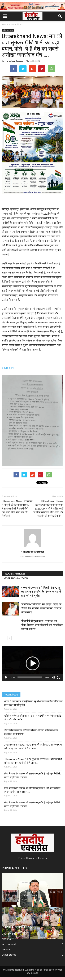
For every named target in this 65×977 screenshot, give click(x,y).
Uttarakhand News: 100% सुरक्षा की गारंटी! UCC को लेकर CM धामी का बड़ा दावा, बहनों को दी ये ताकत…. (33, 746)
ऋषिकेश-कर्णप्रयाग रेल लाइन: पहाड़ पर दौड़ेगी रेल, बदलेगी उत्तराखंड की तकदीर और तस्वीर (41, 608)
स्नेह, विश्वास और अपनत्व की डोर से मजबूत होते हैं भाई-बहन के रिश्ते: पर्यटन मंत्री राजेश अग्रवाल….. (32, 775)
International (9, 944)
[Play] (6, 677)
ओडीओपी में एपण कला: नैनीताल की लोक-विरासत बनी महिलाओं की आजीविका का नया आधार (42, 625)
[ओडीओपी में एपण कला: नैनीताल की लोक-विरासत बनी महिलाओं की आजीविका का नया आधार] (10, 628)
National (6, 939)
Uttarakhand (8, 30)
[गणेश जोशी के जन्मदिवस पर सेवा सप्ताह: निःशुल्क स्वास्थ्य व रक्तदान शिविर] (10, 896)
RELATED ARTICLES (14, 573)
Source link (8, 367)
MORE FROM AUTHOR (16, 578)
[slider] (30, 677)
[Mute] (53, 677)
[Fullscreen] (58, 677)
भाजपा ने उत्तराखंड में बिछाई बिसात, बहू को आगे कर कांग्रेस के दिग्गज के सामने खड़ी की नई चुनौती (41, 591)
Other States (9, 954)
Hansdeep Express (14, 61)
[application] (32, 663)
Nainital (6, 949)
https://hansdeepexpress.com (32, 557)
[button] (60, 16)
